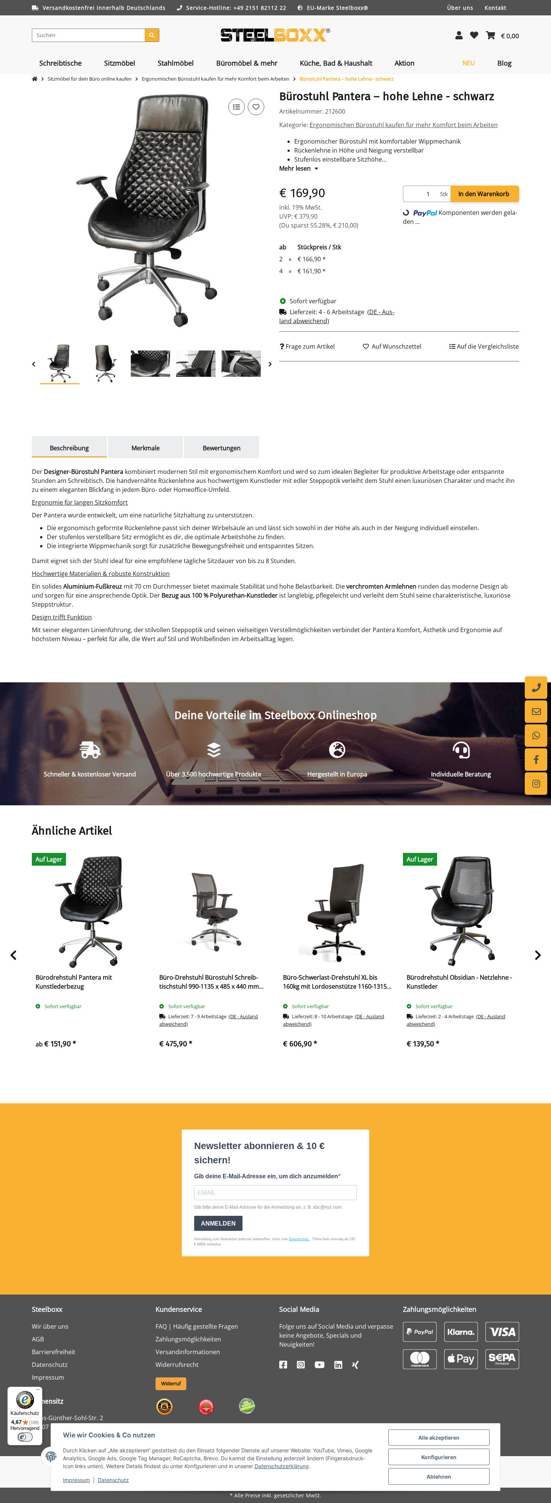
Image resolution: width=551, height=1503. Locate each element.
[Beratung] (536, 687)
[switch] (25, 1437)
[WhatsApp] (536, 735)
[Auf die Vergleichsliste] (236, 107)
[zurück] (33, 364)
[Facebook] (536, 759)
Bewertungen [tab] (222, 448)
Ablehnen (439, 1476)
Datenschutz (113, 1480)
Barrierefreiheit (53, 1352)
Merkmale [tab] (146, 448)
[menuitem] (60, 63)
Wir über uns (50, 1326)
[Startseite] (34, 79)
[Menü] (37, 1391)
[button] (459, 35)
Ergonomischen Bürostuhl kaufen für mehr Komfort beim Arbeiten (404, 125)
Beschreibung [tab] (69, 448)
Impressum (76, 1480)
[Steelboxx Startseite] (275, 34)
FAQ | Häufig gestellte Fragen (197, 1326)
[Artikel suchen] (152, 35)
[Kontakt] (536, 711)
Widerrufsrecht (177, 1365)
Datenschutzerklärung (282, 1466)
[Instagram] (536, 783)
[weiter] (270, 364)
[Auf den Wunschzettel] (256, 107)
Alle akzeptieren (439, 1437)
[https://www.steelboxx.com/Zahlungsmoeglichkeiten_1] (420, 1331)
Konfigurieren (439, 1457)
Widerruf (171, 1383)
